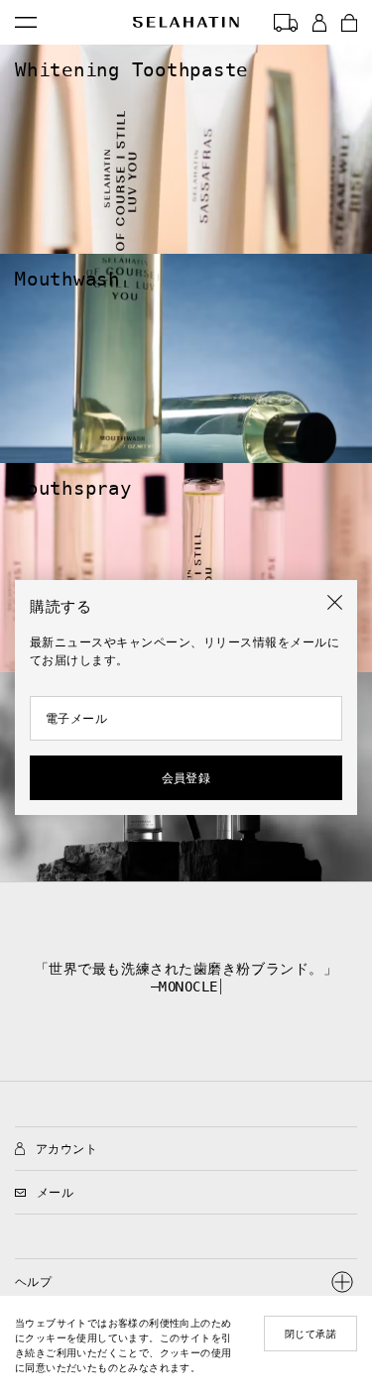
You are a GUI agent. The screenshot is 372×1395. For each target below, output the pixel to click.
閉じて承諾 (310, 1334)
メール (55, 1193)
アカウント (66, 1149)
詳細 (10, 51)
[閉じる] (334, 602)
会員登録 (186, 778)
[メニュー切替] (26, 22)
